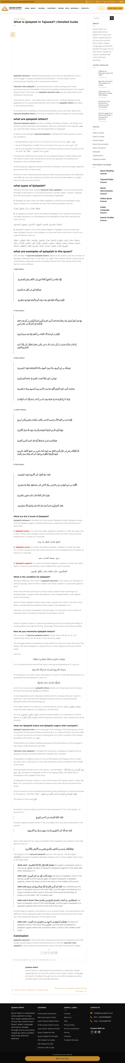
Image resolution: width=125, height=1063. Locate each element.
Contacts (85, 8)
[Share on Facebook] (42, 953)
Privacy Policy (69, 1025)
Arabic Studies (98, 133)
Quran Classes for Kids (46, 1032)
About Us (67, 1017)
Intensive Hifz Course (46, 1047)
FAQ (65, 1021)
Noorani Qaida (98, 140)
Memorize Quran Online (47, 1017)
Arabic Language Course (104, 210)
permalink (52, 960)
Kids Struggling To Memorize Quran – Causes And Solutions (105, 116)
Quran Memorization (101, 144)
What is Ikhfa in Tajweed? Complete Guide (31, 990)
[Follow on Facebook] (118, 1)
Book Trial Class (62, 1058)
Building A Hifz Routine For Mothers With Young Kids (104, 104)
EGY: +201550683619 (102, 1017)
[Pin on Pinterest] (52, 953)
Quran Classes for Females (48, 1036)
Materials (75, 8)
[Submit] (112, 18)
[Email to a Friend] (49, 953)
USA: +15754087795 (102, 1021)
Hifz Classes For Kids (45, 1044)
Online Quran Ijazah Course (48, 1025)
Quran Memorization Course (106, 191)
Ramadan (96, 152)
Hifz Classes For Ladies (46, 1040)
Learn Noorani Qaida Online (48, 1021)
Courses (41, 8)
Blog (67, 8)
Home (27, 8)
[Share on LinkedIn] (56, 953)
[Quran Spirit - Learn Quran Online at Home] (11, 8)
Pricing (61, 8)
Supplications (98, 155)
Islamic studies (98, 137)
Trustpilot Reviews (71, 1040)
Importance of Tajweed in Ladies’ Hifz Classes (105, 93)
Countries (51, 8)
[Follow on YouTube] (122, 1)
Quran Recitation (99, 148)
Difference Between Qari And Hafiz (105, 73)
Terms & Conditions (71, 1029)
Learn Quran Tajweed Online (49, 1029)
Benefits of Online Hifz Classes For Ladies (105, 83)
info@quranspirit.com (103, 1013)
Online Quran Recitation (47, 1013)
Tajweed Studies (19, 19)
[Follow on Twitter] (120, 1)
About (33, 8)
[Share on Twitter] (45, 953)
